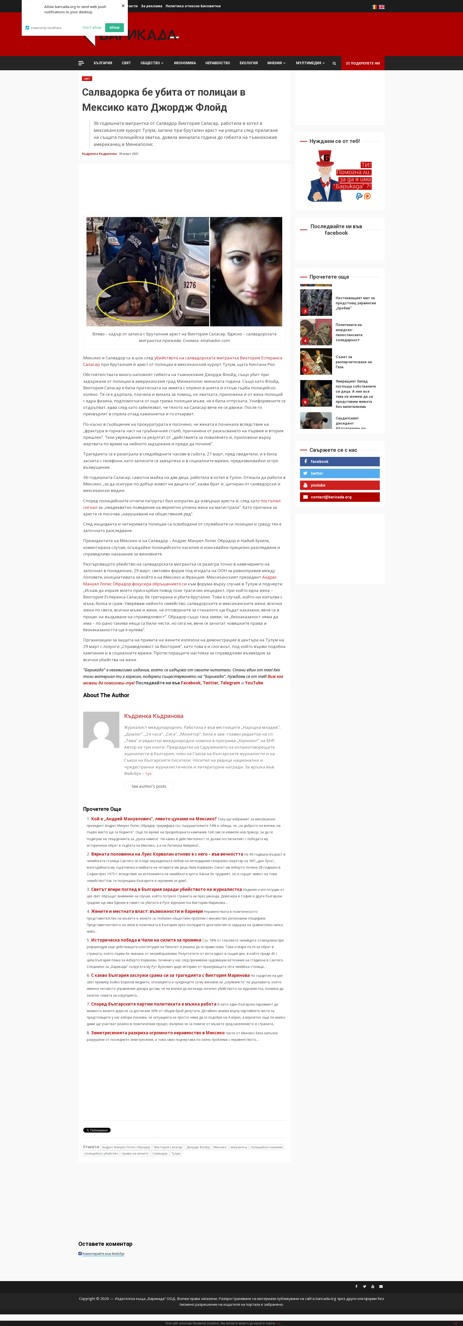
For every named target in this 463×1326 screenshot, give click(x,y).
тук (148, 773)
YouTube (254, 683)
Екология (249, 63)
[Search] (334, 63)
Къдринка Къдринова (100, 154)
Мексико (220, 1147)
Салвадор (160, 1153)
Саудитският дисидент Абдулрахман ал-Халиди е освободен (316, 397)
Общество (150, 63)
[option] (340, 304)
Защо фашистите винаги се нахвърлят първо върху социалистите (316, 426)
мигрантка (239, 1147)
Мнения (274, 63)
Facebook (190, 683)
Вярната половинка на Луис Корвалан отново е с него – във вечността (167, 854)
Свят (126, 63)
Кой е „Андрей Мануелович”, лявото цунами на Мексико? (154, 819)
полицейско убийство (101, 1153)
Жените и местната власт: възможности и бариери (147, 911)
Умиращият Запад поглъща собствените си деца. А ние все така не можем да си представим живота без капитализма (316, 365)
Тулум (175, 1153)
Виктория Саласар (168, 1147)
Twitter (210, 683)
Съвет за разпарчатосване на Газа (316, 333)
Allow (114, 27)
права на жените (135, 1153)
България (103, 63)
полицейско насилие (267, 1147)
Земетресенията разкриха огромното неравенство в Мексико (158, 1032)
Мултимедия (308, 63)
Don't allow (91, 27)
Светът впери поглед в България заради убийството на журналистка (166, 889)
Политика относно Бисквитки (193, 6)
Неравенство (217, 63)
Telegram (230, 683)
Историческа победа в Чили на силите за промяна (146, 940)
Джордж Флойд (198, 1147)
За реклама (151, 6)
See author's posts (149, 786)
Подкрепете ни (365, 63)
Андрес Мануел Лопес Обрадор (126, 1147)
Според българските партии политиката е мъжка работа (154, 1004)
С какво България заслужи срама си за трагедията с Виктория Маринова (170, 975)
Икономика (185, 63)
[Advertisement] (297, 33)
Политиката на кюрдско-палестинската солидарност (316, 303)
